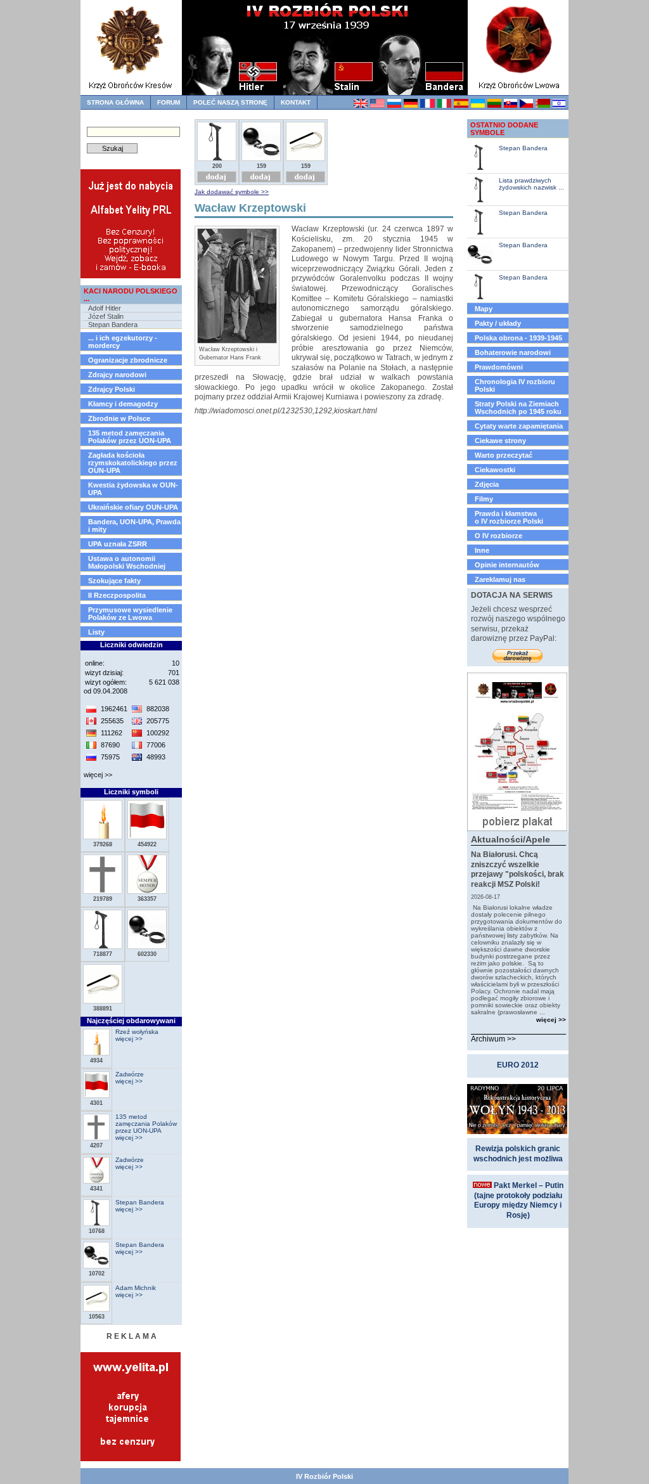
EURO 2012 (518, 1065)
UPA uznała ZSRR (117, 544)
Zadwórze (129, 1074)
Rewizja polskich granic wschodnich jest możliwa (518, 1153)
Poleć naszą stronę (230, 102)
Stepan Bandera (113, 324)
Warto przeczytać (503, 455)
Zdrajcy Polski (111, 389)
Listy (96, 632)
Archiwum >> (493, 1039)
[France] (427, 105)
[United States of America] (376, 105)
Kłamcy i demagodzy (123, 404)
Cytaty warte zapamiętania (519, 426)
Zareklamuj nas (500, 579)
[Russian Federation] (394, 105)
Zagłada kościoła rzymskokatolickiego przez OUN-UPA (132, 462)
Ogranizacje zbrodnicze (127, 360)
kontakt (296, 102)
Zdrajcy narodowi (117, 374)
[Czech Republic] (526, 105)
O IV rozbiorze (498, 535)
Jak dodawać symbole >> (232, 191)
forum (168, 102)
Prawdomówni (499, 367)
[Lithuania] (494, 105)
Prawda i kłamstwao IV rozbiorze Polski (509, 517)
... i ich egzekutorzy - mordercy (122, 341)
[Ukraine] (477, 105)
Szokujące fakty (114, 580)
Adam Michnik (135, 1287)
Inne (482, 550)
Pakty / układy (498, 323)
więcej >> (98, 774)
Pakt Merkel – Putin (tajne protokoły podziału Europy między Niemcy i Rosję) (518, 1200)
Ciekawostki (495, 470)
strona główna (115, 102)
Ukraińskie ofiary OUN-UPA (133, 507)
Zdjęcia (487, 484)
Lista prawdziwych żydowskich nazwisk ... (531, 184)
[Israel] (558, 105)
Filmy (484, 499)
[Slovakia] (510, 105)
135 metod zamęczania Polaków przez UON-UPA (129, 436)
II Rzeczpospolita (117, 595)
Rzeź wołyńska (136, 1031)
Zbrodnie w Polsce (119, 418)
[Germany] (410, 105)
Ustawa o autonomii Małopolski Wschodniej (126, 562)
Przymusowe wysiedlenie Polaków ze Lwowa (130, 613)
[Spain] (460, 105)
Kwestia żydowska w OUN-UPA (133, 488)
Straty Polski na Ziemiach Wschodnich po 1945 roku (518, 407)
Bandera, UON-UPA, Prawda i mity (134, 525)
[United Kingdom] (360, 105)
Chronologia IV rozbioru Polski (515, 385)
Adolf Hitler (104, 308)
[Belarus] (542, 105)
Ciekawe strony (500, 440)
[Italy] (444, 105)
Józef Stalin (106, 316)
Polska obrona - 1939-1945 (518, 338)
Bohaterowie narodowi (513, 352)
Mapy (483, 309)
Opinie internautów (507, 565)
